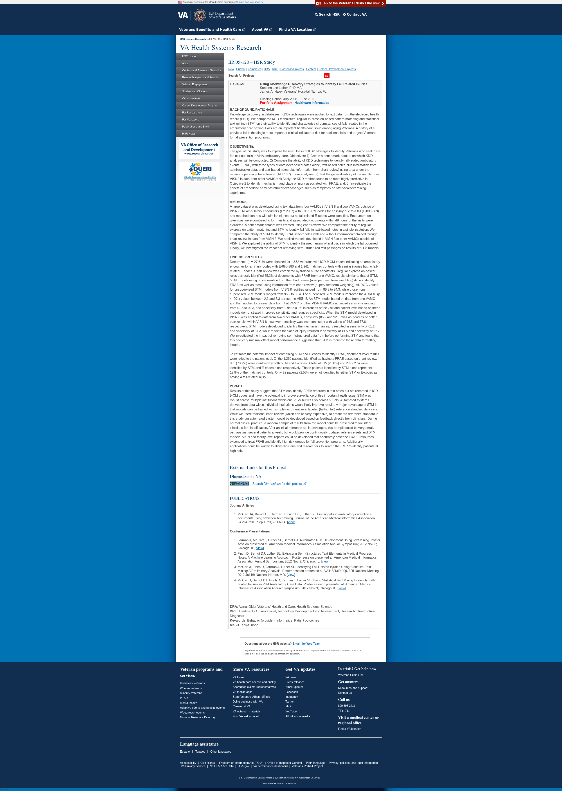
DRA (267, 69)
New (231, 69)
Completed (254, 69)
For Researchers (192, 112)
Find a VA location (349, 728)
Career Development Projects (337, 69)
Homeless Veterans (192, 683)
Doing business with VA (248, 701)
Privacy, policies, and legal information (353, 762)
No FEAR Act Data (222, 766)
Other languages (220, 751)
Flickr (288, 706)
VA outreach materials (247, 711)
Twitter (289, 701)
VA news (290, 677)
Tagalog (200, 751)
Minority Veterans (191, 693)
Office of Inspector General (284, 762)
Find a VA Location (296, 29)
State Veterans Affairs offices (251, 696)
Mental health (188, 703)
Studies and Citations (195, 91)
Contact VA (356, 14)
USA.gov (243, 766)
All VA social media (297, 716)
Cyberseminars (191, 98)
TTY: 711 (343, 710)
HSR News (188, 133)
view (291, 522)
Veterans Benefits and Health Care (210, 29)
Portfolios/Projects (292, 69)
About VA (260, 29)
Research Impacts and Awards (200, 77)
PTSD (184, 697)
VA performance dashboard (270, 766)
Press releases (294, 682)
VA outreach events (192, 712)
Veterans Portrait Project (307, 766)
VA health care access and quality (254, 682)
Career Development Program (200, 105)
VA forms (238, 677)
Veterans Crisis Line (351, 675)
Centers (311, 69)
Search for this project (277, 483)
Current (240, 69)
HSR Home (186, 39)
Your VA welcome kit (246, 716)
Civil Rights (207, 762)
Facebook (291, 692)
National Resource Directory (198, 717)
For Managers (190, 119)
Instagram (291, 696)
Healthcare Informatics (311, 102)
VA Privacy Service (193, 766)
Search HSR (329, 14)
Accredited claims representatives (254, 687)
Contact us (345, 692)
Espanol (185, 751)
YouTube (291, 711)
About (185, 63)
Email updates (294, 687)
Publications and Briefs (196, 126)
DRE (275, 69)
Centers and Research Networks (201, 70)
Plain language (315, 762)
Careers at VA (241, 706)
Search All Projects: (242, 75)
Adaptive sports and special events (202, 707)
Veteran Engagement (194, 84)
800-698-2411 (346, 705)
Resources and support (352, 688)
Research (200, 39)
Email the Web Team (307, 643)
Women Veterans (191, 688)
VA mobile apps (242, 692)
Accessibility (188, 762)
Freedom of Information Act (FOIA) (241, 762)
